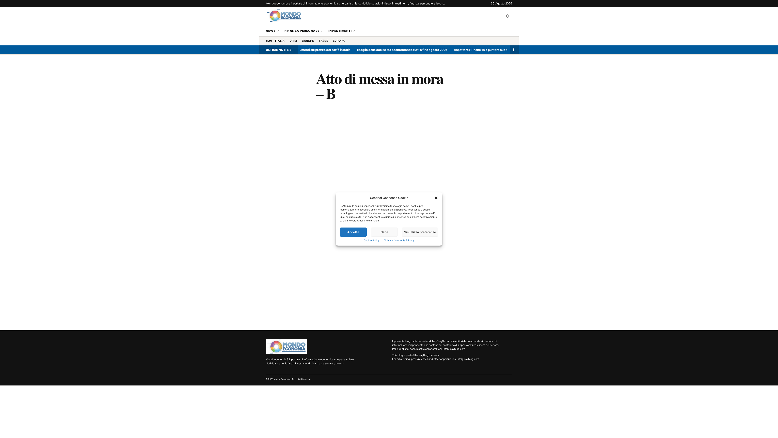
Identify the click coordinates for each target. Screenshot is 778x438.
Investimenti (340, 31)
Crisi (293, 40)
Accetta (353, 232)
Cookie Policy (371, 240)
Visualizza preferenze (420, 232)
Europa (339, 40)
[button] (436, 198)
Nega (384, 232)
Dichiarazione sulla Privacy (399, 240)
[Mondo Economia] (286, 346)
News (271, 31)
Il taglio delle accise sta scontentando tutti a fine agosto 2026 (387, 50)
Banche (308, 40)
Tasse (323, 40)
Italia (279, 40)
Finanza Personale (302, 31)
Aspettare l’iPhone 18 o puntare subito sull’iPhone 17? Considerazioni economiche (498, 50)
